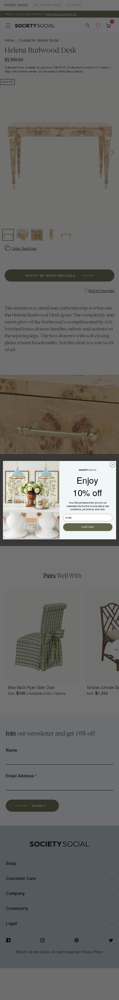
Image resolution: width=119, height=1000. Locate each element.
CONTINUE (87, 527)
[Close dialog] (112, 464)
